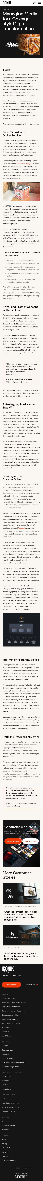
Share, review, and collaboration (13, 1011)
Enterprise (6, 1046)
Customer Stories (8, 1125)
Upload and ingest (8, 998)
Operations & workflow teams (13, 1062)
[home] (6, 2)
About (4, 1139)
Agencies (5, 1054)
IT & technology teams (10, 1067)
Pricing (4, 1144)
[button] (39, 2)
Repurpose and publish (10, 1015)
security (22, 528)
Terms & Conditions (21, 1173)
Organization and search (11, 1007)
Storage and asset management (14, 1003)
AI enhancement (8, 1028)
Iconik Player (6, 1081)
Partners (5, 1156)
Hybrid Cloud (7, 1032)
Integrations (6, 1089)
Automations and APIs (10, 1019)
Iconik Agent (6, 1077)
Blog (3, 1121)
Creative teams (8, 1058)
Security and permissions (11, 1023)
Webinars (5, 1130)
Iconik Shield (6, 1036)
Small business (7, 1050)
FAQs (4, 1099)
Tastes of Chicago (24, 163)
